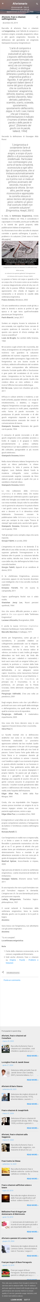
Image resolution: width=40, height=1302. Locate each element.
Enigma (13, 960)
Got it (27, 1300)
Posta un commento (12, 980)
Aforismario (20, 3)
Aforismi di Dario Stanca (12, 1086)
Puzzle (22, 960)
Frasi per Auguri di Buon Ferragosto (17, 1262)
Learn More (16, 1300)
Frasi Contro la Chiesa (11, 1161)
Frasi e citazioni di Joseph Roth (15, 1110)
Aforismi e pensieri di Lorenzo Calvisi (17, 1238)
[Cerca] (37, 4)
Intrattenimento (13, 973)
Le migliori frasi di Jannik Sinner (15, 1062)
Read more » (32, 1056)
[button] (37, 17)
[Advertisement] (20, 1003)
